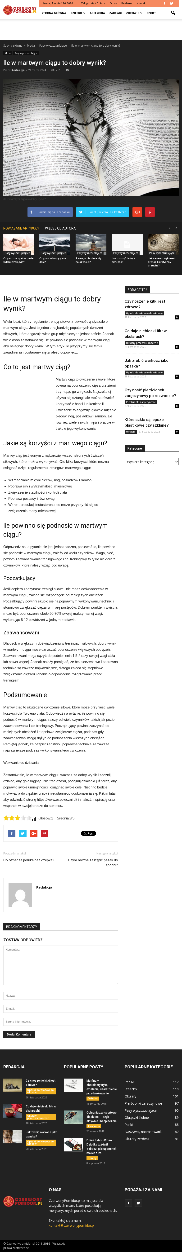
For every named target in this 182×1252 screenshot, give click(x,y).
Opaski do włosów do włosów (144, 313)
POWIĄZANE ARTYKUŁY (21, 228)
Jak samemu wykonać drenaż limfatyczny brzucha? (161, 262)
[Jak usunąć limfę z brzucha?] (127, 244)
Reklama (126, 3)
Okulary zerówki (137, 1139)
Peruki (129, 1082)
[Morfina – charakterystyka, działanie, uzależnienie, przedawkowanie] (73, 1085)
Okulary (130, 431)
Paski (129, 1124)
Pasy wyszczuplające (26, 53)
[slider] (17, 818)
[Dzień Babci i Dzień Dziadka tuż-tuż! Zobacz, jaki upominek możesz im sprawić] (73, 1144)
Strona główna (53, 13)
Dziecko (76, 13)
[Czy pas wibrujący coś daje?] (54, 244)
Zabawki (115, 13)
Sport (151, 13)
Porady (92, 1158)
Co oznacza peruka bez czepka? (28, 860)
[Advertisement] (91, 29)
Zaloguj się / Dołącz (93, 3)
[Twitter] (171, 3)
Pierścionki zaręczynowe (141, 402)
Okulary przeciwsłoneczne (142, 343)
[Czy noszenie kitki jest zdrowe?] (12, 1085)
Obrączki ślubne (137, 1117)
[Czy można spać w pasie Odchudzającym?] (18, 244)
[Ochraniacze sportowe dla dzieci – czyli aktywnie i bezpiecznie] (73, 1117)
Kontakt (141, 3)
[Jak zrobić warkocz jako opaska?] (12, 1136)
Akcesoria (97, 13)
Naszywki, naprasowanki (143, 1131)
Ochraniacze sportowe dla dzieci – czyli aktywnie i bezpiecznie (101, 1117)
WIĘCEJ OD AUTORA (60, 228)
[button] (173, 13)
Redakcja (18, 70)
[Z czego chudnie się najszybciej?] (91, 244)
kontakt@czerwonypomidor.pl (72, 1225)
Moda (8, 53)
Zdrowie (132, 13)
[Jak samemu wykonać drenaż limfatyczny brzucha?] (163, 244)
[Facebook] (164, 3)
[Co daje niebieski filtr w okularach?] (12, 1111)
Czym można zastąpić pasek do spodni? (93, 862)
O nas (113, 3)
